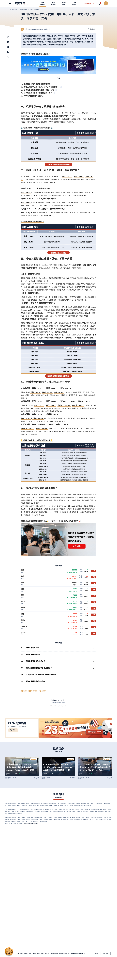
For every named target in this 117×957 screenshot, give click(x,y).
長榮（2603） (67, 176)
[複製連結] (8, 57)
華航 (22, 614)
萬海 (22, 582)
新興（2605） (39, 405)
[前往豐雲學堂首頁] (22, 3)
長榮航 (23, 620)
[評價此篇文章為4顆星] (62, 706)
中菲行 (23, 633)
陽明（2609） (79, 176)
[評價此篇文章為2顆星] (55, 706)
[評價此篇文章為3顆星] (59, 706)
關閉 (96, 953)
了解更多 (12, 730)
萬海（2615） (26, 213)
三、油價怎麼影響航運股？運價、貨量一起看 (37, 90)
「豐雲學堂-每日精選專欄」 (30, 823)
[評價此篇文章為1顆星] (51, 706)
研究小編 (27, 29)
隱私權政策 (82, 953)
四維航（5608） (78, 405)
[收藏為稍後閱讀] (8, 37)
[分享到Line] (8, 52)
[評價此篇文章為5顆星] (66, 706)
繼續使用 (105, 953)
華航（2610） (26, 418)
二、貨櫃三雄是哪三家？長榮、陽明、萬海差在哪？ (40, 87)
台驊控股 (24, 626)
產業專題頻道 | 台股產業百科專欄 (29, 9)
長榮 (22, 570)
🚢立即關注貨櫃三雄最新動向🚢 (32, 221)
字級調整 (92, 29)
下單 (94, 570)
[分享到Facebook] (8, 42)
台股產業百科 (46, 29)
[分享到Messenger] (8, 47)
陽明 (22, 576)
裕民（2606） (51, 405)
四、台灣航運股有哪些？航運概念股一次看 (36, 93)
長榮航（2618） (38, 418)
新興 (22, 589)
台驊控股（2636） (27, 428)
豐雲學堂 (14, 9)
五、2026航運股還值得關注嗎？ (32, 96)
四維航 (23, 608)
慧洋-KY (24, 601)
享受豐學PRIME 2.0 (89, 3)
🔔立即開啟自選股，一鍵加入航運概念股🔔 (37, 440)
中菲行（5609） (42, 428)
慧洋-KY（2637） (64, 405)
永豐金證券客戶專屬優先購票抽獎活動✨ (36, 54)
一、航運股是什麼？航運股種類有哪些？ (36, 84)
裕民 (22, 595)
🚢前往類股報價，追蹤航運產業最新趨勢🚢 (37, 128)
